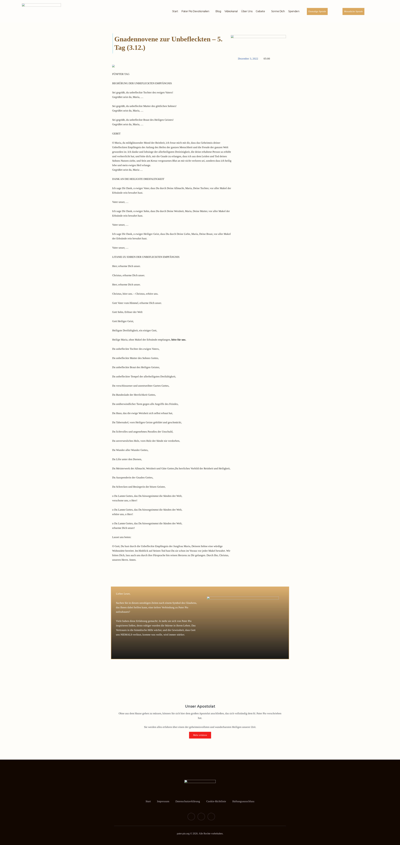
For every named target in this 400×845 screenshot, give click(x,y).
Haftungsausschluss (243, 801)
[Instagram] (201, 816)
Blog (218, 11)
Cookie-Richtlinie (216, 801)
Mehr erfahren (200, 735)
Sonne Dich (278, 11)
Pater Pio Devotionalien (195, 11)
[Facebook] (191, 816)
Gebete (260, 11)
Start (175, 11)
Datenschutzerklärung (187, 801)
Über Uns (246, 11)
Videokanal (231, 11)
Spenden (293, 11)
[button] (112, 580)
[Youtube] (211, 816)
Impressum (163, 801)
